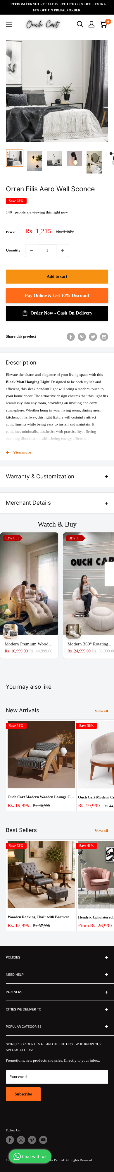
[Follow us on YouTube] (43, 1140)
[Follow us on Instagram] (21, 1140)
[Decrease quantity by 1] (31, 250)
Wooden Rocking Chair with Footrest (38, 917)
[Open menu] (9, 24)
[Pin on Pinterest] (82, 337)
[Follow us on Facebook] (10, 1140)
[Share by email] (104, 337)
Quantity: (14, 250)
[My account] (91, 24)
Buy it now (57, 295)
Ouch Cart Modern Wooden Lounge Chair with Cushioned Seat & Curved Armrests (41, 797)
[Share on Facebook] (71, 337)
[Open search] (80, 24)
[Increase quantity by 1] (62, 250)
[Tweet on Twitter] (93, 337)
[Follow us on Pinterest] (32, 1140)
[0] (103, 24)
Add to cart (57, 276)
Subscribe (23, 1094)
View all (101, 711)
